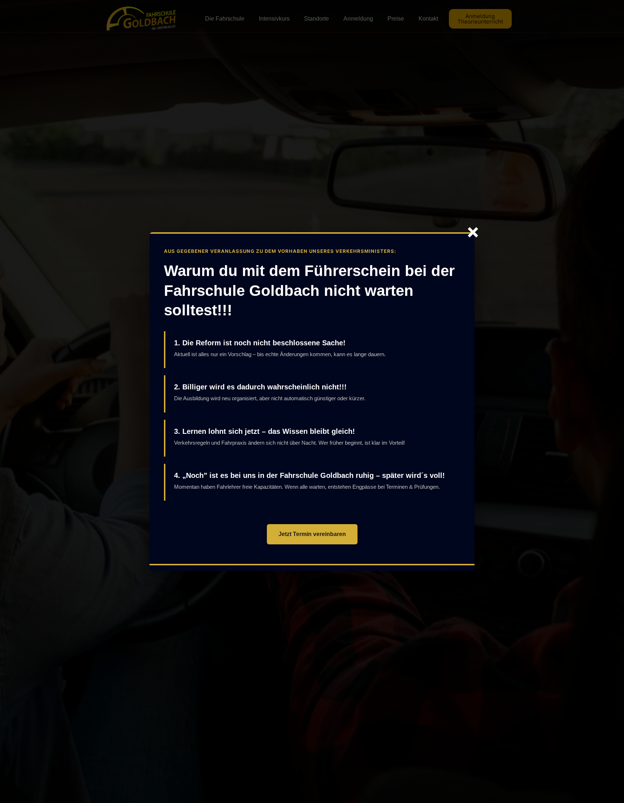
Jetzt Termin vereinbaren (312, 534)
